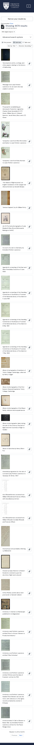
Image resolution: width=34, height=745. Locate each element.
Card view (18, 42)
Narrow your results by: (17, 19)
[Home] (12, 6)
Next (20, 735)
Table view (27, 42)
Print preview (7, 42)
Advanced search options (13, 37)
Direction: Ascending (25, 46)
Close (11, 23)
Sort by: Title (12, 46)
